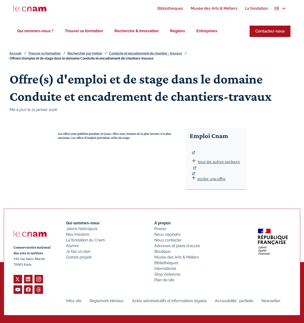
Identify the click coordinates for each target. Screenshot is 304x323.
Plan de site (164, 280)
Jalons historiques (82, 228)
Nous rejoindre (167, 234)
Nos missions (77, 234)
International (165, 268)
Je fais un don (78, 251)
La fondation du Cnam (85, 240)
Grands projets (79, 257)
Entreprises (206, 31)
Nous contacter (168, 240)
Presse (160, 228)
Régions (177, 31)
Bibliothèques (166, 263)
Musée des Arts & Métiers (176, 257)
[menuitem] (170, 8)
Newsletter (270, 301)
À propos (162, 223)
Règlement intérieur (107, 301)
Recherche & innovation (136, 31)
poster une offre (211, 179)
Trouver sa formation (84, 31)
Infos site (73, 301)
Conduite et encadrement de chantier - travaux (145, 53)
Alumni (72, 246)
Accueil (15, 53)
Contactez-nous (270, 31)
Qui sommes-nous (83, 223)
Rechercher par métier (84, 53)
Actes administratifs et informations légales (169, 301)
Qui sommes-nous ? (35, 31)
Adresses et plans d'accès (177, 246)
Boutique (162, 251)
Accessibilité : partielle (234, 301)
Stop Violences (167, 274)
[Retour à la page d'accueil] (30, 8)
